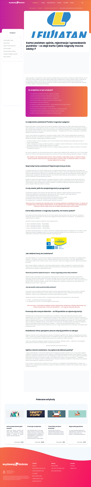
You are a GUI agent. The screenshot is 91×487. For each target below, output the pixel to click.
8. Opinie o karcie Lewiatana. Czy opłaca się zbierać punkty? (45, 113)
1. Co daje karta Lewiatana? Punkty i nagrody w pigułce (44, 94)
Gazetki (59, 2)
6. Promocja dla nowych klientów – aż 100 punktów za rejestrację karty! (48, 109)
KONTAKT (72, 466)
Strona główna (33, 8)
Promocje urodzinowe (34, 426)
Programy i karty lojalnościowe (51, 8)
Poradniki (65, 2)
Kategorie (35, 2)
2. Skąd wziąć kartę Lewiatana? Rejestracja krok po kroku (45, 96)
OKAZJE (34, 466)
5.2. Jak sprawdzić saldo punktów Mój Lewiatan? (42, 106)
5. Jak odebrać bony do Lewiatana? (39, 102)
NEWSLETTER (73, 468)
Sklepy (72, 2)
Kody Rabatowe (51, 2)
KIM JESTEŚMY (54, 466)
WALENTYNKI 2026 (36, 481)
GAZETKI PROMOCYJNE (38, 471)
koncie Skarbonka (58, 293)
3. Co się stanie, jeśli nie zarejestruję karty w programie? (44, 98)
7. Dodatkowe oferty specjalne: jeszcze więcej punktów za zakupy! (47, 111)
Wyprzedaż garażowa (76, 426)
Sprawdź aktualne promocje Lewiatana (56, 345)
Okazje (43, 2)
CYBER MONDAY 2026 (37, 478)
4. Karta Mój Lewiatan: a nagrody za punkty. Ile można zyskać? (46, 100)
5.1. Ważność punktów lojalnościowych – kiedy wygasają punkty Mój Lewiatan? (50, 104)
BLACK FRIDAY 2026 (37, 476)
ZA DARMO (35, 473)
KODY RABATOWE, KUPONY (38, 468)
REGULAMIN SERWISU (56, 471)
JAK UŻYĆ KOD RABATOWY (57, 468)
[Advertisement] (12, 83)
